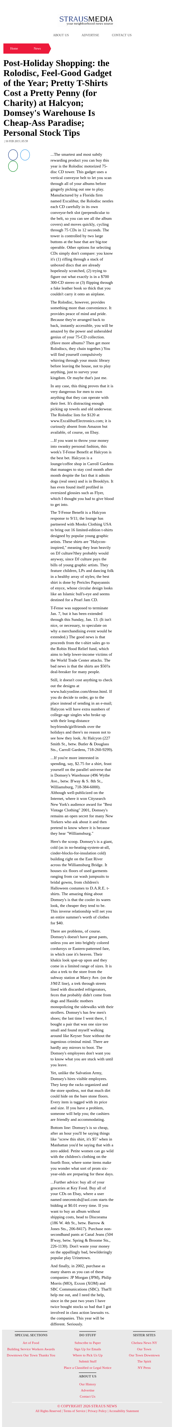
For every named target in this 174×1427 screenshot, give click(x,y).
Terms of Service (74, 1411)
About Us (61, 35)
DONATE (159, 5)
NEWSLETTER (133, 5)
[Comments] (13, 166)
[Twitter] (25, 154)
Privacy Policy (97, 1411)
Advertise (90, 35)
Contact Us (122, 35)
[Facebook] (13, 154)
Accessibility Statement (124, 1411)
